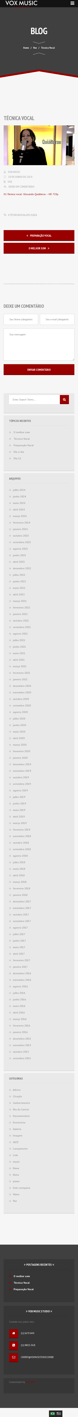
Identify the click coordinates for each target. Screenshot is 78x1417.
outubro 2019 (21, 777)
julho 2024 (19, 490)
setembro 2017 (22, 921)
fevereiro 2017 (21, 960)
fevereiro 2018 (21, 888)
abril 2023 (19, 561)
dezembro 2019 (22, 764)
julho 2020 (19, 718)
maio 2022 (19, 588)
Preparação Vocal (41, 235)
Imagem (17, 1135)
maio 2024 (19, 503)
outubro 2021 (21, 620)
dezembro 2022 (22, 568)
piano (16, 1181)
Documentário (21, 1116)
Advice (16, 1089)
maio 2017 (19, 947)
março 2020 (19, 744)
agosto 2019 (20, 790)
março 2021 (19, 666)
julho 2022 (19, 574)
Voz (10, 181)
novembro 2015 (22, 1045)
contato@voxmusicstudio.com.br (37, 1357)
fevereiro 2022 (21, 607)
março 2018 (19, 882)
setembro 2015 (22, 1058)
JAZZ (16, 1142)
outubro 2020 (21, 699)
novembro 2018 (22, 836)
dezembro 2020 (22, 686)
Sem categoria (21, 1187)
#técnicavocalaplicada (22, 215)
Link (15, 1155)
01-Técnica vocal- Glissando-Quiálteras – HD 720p (31, 194)
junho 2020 (19, 725)
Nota (16, 1174)
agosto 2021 (20, 633)
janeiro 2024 (20, 529)
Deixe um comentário (21, 186)
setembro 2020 (22, 705)
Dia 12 (17, 458)
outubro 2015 (21, 1051)
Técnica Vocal (22, 438)
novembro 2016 (22, 980)
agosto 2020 (20, 712)
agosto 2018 (20, 855)
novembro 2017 (22, 908)
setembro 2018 (22, 849)
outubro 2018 (21, 842)
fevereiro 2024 (21, 522)
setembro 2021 (22, 627)
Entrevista (19, 1122)
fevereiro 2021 (21, 672)
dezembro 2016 (22, 973)
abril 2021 (19, 659)
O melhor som (37, 248)
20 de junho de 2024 (20, 177)
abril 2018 (19, 875)
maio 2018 (19, 868)
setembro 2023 (22, 542)
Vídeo (16, 1194)
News (16, 1168)
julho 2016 (19, 993)
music (16, 1161)
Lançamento (20, 1148)
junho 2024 (19, 496)
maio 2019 (19, 810)
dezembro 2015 (22, 1038)
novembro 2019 (22, 770)
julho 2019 (19, 797)
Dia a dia (19, 451)
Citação (17, 1096)
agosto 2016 (20, 986)
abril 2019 (19, 816)
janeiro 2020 (20, 757)
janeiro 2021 (20, 679)
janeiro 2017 (20, 966)
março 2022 (19, 601)
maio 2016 (19, 1006)
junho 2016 (19, 999)
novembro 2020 (22, 692)
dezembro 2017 (22, 901)
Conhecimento (21, 1103)
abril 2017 (19, 953)
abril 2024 (19, 509)
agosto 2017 (20, 927)
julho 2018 (19, 862)
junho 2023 (19, 555)
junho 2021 (19, 646)
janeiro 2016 (20, 1032)
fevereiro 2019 (21, 829)
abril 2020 (19, 738)
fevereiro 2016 (21, 1025)
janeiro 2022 (20, 614)
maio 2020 (19, 731)
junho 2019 (19, 803)
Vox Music (14, 172)
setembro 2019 (22, 784)
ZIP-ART (30, 1382)
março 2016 (19, 1019)
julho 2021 (19, 640)
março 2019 (19, 823)
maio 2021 (19, 653)
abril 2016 (19, 1012)
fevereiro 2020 (21, 751)
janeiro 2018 (20, 895)
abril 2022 (19, 594)
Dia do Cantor (21, 1109)
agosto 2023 (20, 548)
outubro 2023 (21, 535)
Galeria (17, 1129)
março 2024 (19, 516)
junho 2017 (19, 940)
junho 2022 (19, 581)
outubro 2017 (21, 914)
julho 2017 (19, 934)
